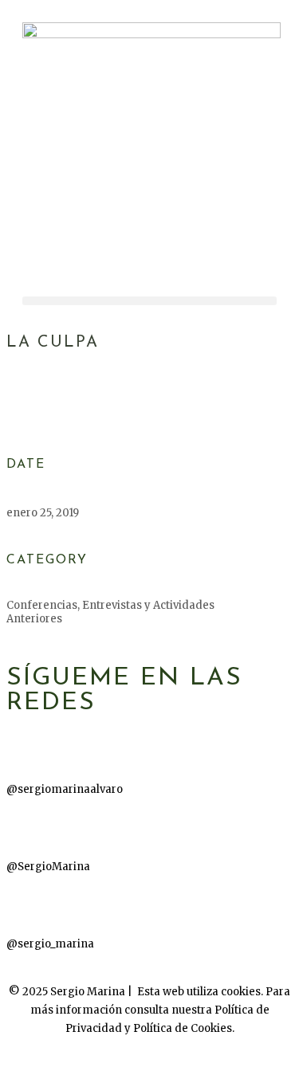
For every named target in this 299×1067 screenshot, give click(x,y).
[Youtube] (26, 826)
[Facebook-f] (26, 749)
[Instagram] (26, 904)
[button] (149, 300)
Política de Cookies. (183, 1028)
